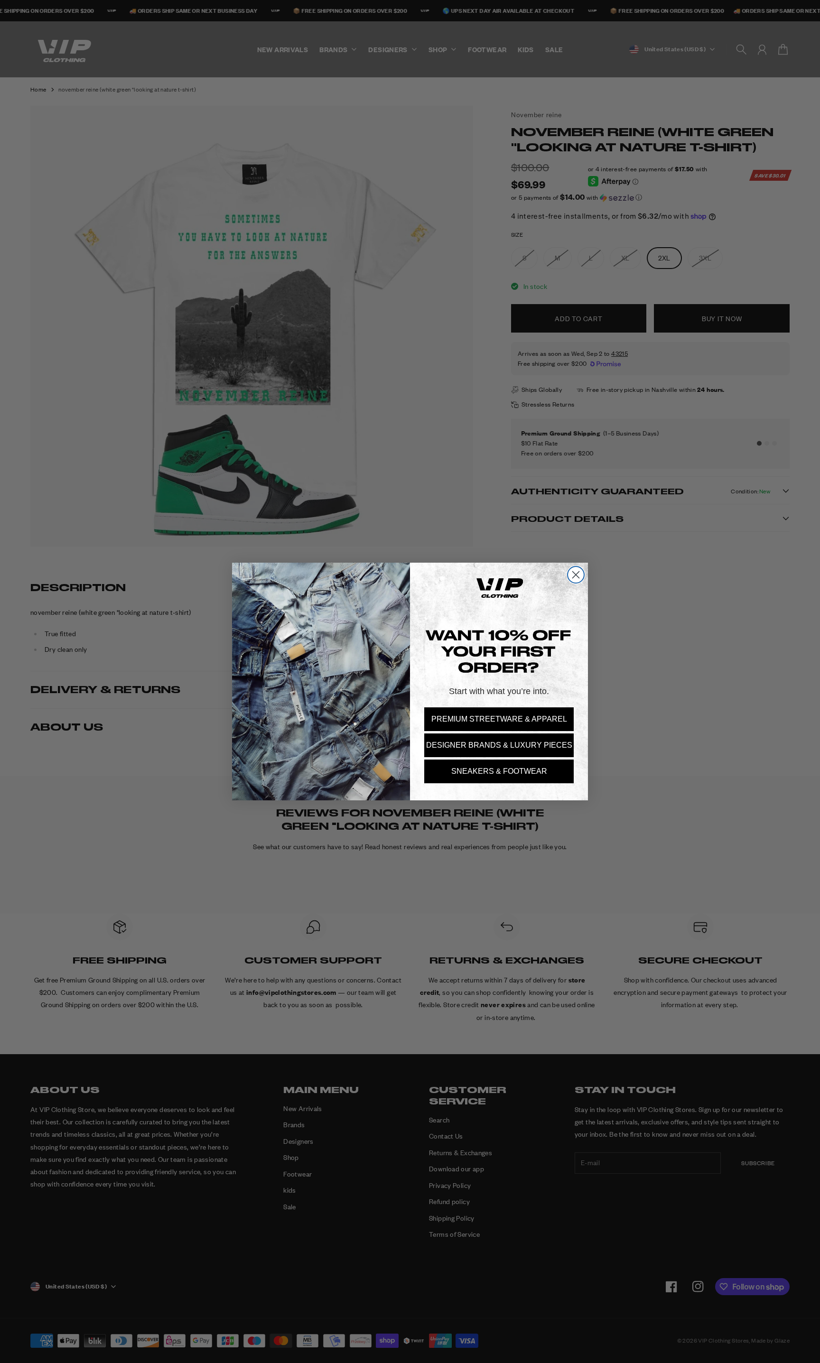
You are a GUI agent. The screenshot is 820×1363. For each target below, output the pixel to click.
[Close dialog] (576, 574)
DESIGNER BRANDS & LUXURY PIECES (499, 745)
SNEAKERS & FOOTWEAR (499, 771)
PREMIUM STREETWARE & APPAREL (499, 719)
